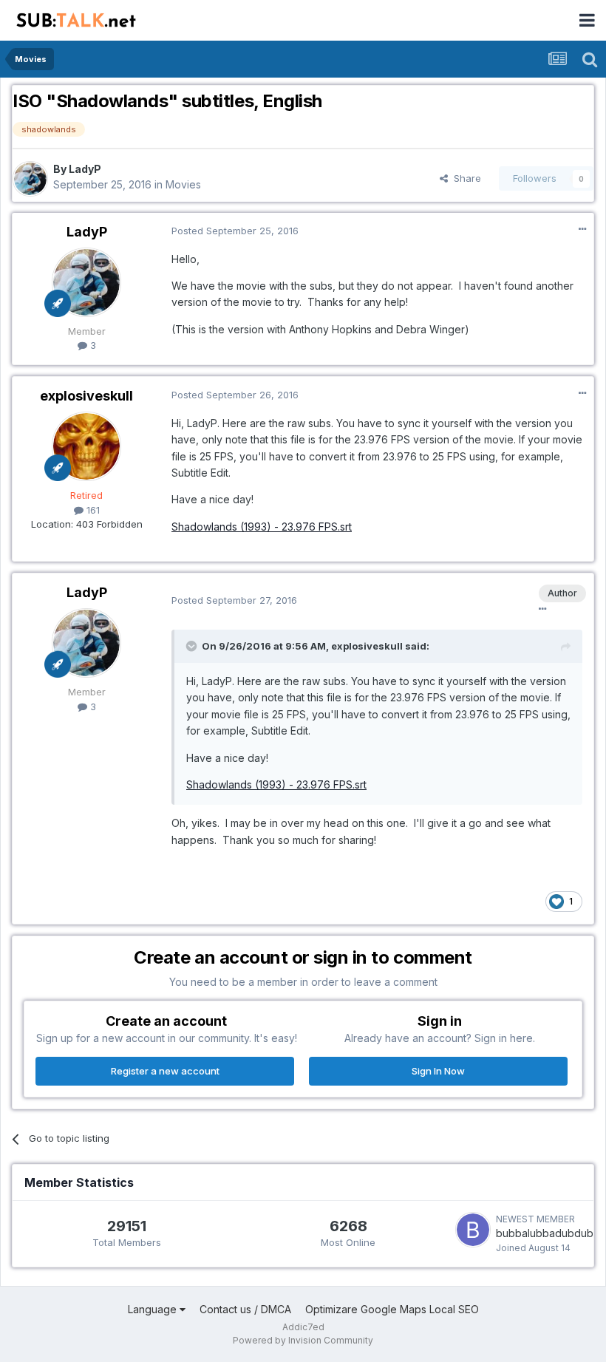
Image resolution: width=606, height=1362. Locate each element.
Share (464, 178)
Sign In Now (438, 1071)
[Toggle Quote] (193, 646)
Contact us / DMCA (245, 1309)
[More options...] (582, 229)
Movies (183, 184)
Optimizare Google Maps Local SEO (392, 1309)
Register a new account (165, 1071)
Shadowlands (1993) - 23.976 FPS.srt (261, 526)
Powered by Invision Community (303, 1340)
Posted (235, 230)
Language (154, 1309)
